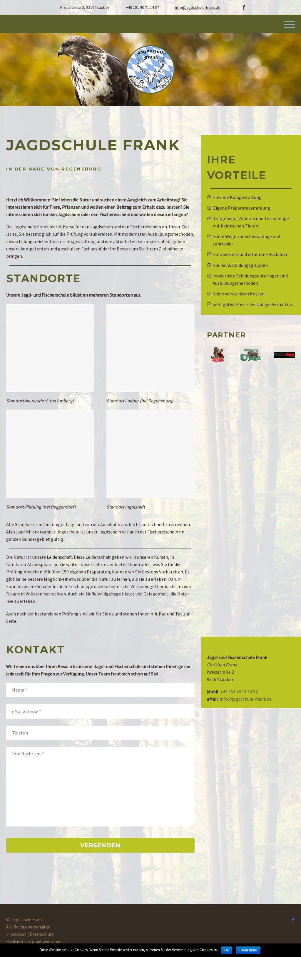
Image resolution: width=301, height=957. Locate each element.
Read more (248, 950)
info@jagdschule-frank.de (197, 7)
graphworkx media (49, 941)
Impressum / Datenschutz (30, 934)
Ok (226, 950)
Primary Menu (289, 24)
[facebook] (244, 7)
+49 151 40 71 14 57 (239, 692)
